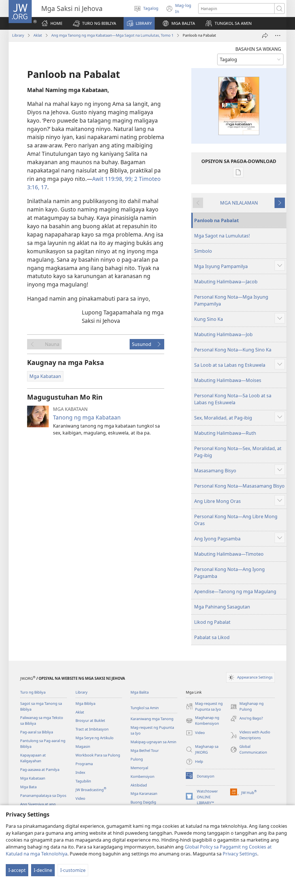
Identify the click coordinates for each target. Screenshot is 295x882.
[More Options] (278, 35)
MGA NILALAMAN (239, 203)
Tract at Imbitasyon (92, 729)
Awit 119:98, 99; (112, 179)
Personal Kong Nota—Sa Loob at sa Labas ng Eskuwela (232, 399)
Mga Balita (140, 692)
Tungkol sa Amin (145, 707)
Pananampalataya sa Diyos (43, 795)
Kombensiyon (142, 776)
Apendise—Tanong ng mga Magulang (235, 591)
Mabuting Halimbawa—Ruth (225, 433)
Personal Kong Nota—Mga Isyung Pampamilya (231, 300)
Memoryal (139, 767)
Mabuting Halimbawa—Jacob (226, 281)
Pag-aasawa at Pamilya (39, 769)
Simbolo (203, 251)
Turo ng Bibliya (33, 692)
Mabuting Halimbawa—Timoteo (229, 554)
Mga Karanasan (144, 793)
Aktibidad (139, 785)
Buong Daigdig (143, 802)
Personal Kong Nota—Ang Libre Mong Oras (235, 520)
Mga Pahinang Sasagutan (222, 607)
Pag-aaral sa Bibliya (36, 732)
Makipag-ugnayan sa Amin (153, 741)
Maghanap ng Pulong (247, 706)
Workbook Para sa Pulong (97, 755)
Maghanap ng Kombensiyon (202, 720)
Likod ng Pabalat (212, 622)
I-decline (43, 870)
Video (80, 798)
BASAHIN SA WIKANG (258, 49)
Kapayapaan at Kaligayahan (33, 757)
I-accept (17, 870)
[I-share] (265, 35)
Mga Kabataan (32, 778)
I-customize (73, 870)
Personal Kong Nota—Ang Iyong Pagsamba (229, 572)
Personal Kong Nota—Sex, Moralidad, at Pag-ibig (237, 451)
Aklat (37, 35)
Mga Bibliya (85, 703)
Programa (84, 763)
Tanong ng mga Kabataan (87, 417)
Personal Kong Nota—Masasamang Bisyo (239, 486)
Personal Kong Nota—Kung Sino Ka (232, 350)
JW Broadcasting (90, 789)
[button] (94, 23)
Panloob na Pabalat (216, 220)
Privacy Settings (240, 854)
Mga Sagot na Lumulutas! (222, 236)
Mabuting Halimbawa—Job (223, 334)
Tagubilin (83, 781)
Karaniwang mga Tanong (152, 718)
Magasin (82, 746)
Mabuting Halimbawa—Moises (227, 380)
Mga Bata (28, 786)
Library (18, 35)
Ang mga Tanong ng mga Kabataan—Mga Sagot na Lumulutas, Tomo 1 (112, 35)
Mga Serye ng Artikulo (94, 737)
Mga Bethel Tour (145, 750)
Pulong (137, 759)
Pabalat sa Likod (212, 637)
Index (80, 772)
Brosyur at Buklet (90, 720)
